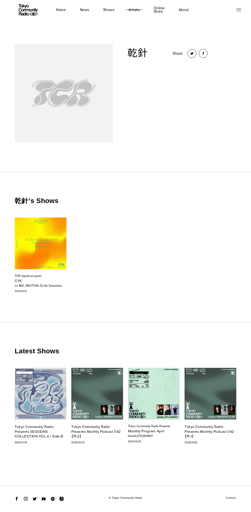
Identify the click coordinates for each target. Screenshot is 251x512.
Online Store (159, 9)
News (84, 10)
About (184, 10)
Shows (108, 10)
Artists (134, 10)
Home (61, 10)
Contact (231, 497)
